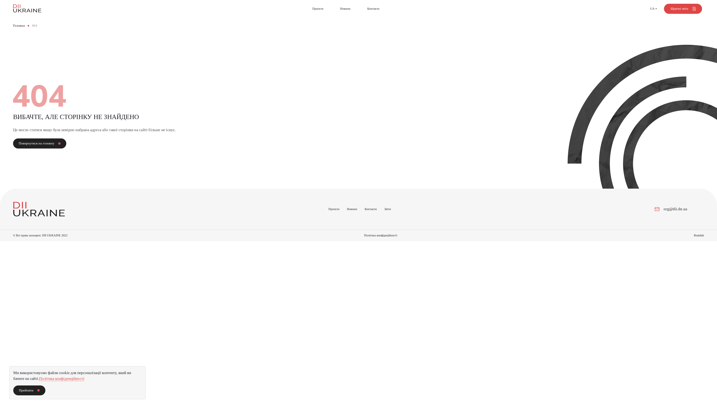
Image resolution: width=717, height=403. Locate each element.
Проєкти (317, 8)
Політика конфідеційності (380, 235)
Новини (345, 8)
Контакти (373, 8)
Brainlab (699, 235)
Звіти (387, 209)
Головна (19, 25)
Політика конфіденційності (61, 378)
